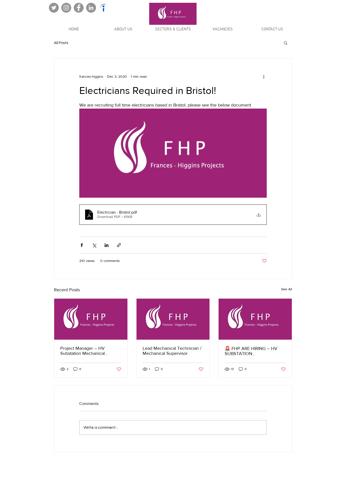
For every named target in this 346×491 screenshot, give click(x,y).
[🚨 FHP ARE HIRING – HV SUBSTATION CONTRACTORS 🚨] (255, 319)
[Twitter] (54, 8)
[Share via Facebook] (81, 245)
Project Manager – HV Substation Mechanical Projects (82, 351)
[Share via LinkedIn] (106, 245)
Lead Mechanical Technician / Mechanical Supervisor (172, 351)
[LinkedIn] (91, 8)
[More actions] (264, 76)
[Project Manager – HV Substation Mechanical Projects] (90, 319)
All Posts (61, 43)
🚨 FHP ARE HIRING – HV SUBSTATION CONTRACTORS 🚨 (251, 351)
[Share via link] (119, 245)
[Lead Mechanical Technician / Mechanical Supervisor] (173, 319)
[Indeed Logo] (103, 8)
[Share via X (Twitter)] (94, 245)
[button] (285, 43)
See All (286, 289)
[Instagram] (66, 8)
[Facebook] (79, 8)
